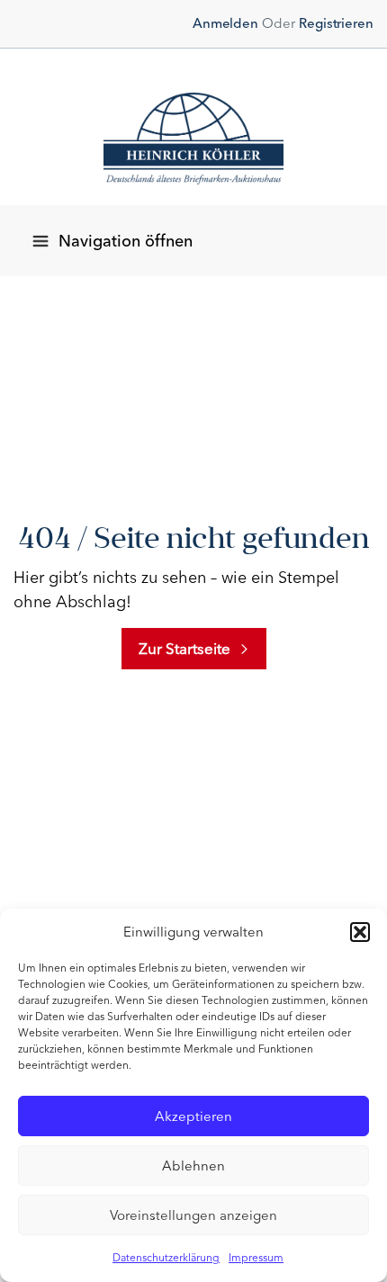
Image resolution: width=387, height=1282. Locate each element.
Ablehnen (193, 1166)
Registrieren (336, 23)
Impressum (256, 1257)
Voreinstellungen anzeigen (193, 1215)
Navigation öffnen (125, 241)
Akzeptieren (193, 1116)
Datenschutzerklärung (166, 1257)
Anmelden (225, 23)
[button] (360, 932)
